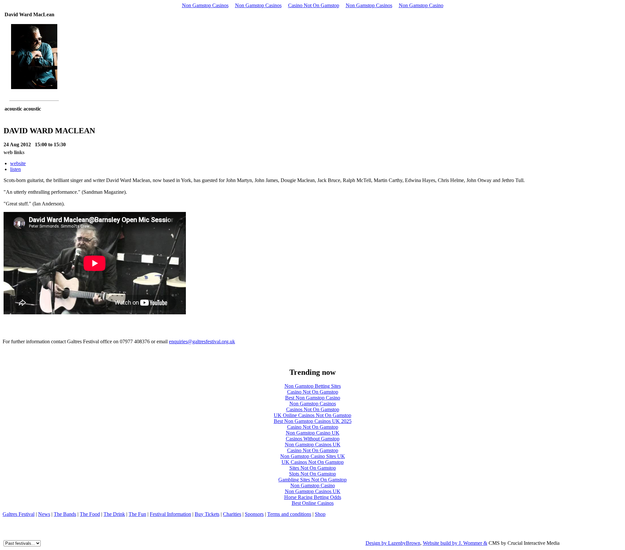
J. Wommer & (473, 543)
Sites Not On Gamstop (312, 468)
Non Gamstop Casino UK (313, 433)
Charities (232, 514)
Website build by (441, 543)
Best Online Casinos (313, 503)
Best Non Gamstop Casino (312, 397)
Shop (320, 514)
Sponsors (254, 514)
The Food (90, 514)
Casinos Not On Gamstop (312, 409)
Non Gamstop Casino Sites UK (312, 456)
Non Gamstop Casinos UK (312, 444)
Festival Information (170, 514)
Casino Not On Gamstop (313, 5)
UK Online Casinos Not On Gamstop (312, 415)
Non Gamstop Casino (421, 5)
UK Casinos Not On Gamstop (313, 462)
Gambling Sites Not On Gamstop (312, 479)
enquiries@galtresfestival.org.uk (202, 341)
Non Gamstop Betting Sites (313, 386)
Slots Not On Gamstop (312, 474)
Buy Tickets (207, 514)
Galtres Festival (19, 514)
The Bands (65, 514)
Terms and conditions (289, 514)
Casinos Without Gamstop (313, 438)
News (44, 514)
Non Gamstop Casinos (205, 5)
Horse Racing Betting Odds (312, 497)
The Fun (137, 514)
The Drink (114, 514)
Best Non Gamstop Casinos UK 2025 (313, 421)
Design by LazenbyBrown (393, 543)
